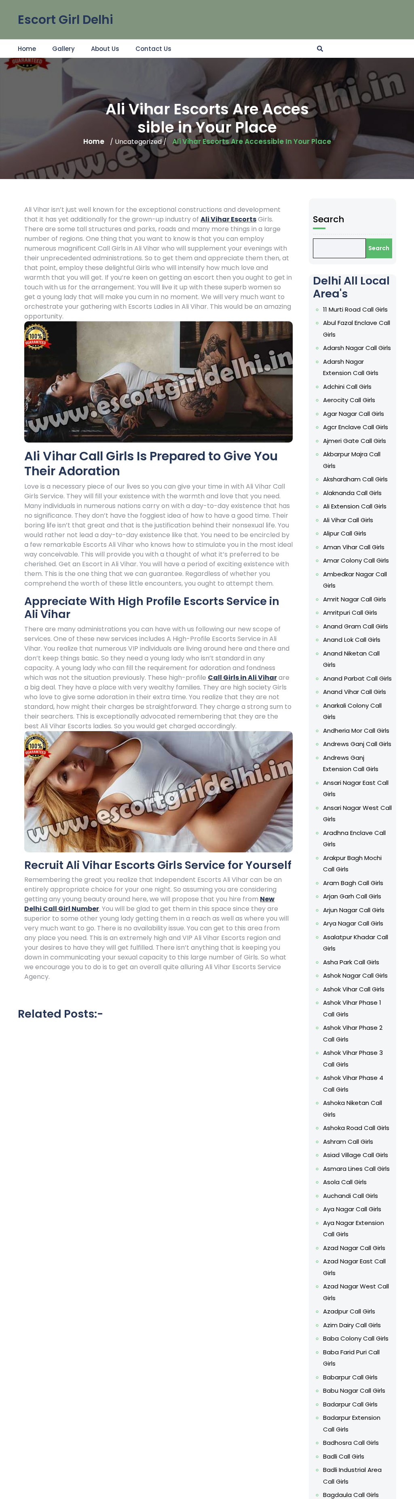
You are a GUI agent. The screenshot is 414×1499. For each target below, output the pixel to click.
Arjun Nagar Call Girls (353, 910)
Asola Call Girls (345, 1182)
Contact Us (153, 48)
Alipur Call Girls (344, 533)
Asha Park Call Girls (351, 962)
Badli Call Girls (343, 1456)
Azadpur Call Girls (349, 1311)
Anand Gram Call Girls (355, 626)
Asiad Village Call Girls (355, 1155)
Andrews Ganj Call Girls (357, 744)
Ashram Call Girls (348, 1141)
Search (328, 219)
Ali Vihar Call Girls (348, 520)
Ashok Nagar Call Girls (355, 975)
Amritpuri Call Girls (350, 612)
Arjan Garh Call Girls (352, 896)
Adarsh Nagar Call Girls (357, 348)
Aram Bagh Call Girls (353, 883)
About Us (105, 48)
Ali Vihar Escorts (228, 219)
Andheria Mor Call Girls (356, 730)
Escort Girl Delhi (65, 19)
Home (27, 48)
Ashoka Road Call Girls (356, 1128)
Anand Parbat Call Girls (357, 678)
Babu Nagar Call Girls (354, 1390)
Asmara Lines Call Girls (356, 1168)
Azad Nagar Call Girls (354, 1248)
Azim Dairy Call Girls (352, 1325)
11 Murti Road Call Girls (355, 309)
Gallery (63, 48)
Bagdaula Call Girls (351, 1495)
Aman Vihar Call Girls (353, 547)
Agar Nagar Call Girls (353, 413)
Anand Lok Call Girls (351, 639)
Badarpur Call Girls (350, 1404)
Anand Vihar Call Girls (354, 691)
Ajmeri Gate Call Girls (354, 440)
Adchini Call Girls (347, 386)
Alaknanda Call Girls (352, 493)
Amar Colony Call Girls (356, 560)
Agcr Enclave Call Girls (355, 427)
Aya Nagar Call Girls (352, 1209)
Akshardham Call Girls (355, 479)
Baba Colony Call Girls (356, 1338)
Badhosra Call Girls (351, 1442)
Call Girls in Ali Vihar (242, 677)
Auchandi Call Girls (350, 1195)
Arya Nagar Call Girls (353, 923)
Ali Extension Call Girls (355, 506)
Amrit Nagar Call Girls (354, 599)
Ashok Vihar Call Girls (353, 989)
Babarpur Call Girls (350, 1377)
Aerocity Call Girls (349, 400)
